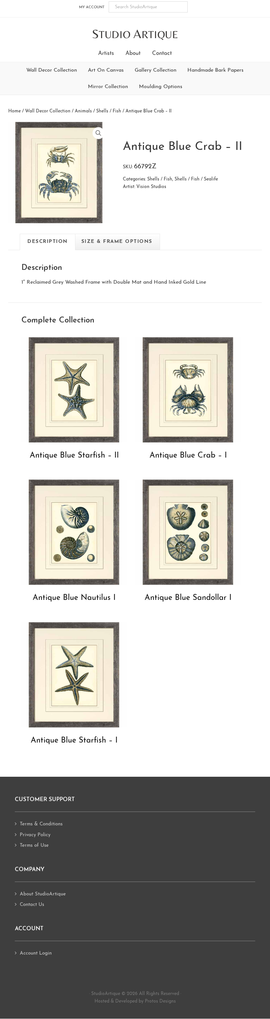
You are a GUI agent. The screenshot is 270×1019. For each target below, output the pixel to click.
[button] (98, 133)
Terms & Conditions (41, 824)
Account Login (36, 953)
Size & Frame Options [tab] (116, 241)
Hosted (101, 1001)
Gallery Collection (155, 70)
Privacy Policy (35, 835)
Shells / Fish (108, 111)
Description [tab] (47, 241)
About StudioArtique (43, 894)
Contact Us (32, 904)
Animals (83, 111)
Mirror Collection (108, 86)
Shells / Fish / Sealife (196, 179)
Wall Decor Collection (51, 70)
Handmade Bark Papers (215, 70)
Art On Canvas (106, 70)
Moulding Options (160, 86)
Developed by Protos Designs (145, 1001)
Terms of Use (34, 845)
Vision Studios (151, 186)
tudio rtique (135, 34)
